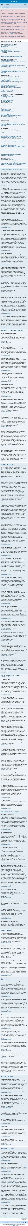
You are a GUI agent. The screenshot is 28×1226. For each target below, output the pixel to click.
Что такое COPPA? (4, 46)
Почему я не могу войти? (6, 50)
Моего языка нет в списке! (6, 66)
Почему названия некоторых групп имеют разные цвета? (12, 115)
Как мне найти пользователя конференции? (9, 139)
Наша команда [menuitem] (21, 1222)
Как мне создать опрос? (5, 80)
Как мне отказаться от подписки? (7, 150)
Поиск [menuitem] (26, 7)
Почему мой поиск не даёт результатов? (9, 137)
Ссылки (3, 4)
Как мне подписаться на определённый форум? (10, 148)
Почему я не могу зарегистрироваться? (9, 47)
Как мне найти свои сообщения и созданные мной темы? (12, 141)
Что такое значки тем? (5, 105)
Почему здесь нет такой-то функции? (8, 160)
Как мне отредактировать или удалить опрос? (10, 82)
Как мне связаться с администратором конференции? (11, 164)
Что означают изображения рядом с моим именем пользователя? (14, 67)
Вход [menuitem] (26, 4)
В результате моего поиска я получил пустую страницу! (12, 138)
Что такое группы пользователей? (7, 111)
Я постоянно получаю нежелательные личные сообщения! (12, 123)
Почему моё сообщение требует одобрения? (10, 90)
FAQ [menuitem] (8, 4)
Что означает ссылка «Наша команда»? (9, 117)
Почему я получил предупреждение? (8, 86)
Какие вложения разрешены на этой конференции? (11, 154)
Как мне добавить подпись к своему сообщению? (10, 79)
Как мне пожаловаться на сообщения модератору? (11, 87)
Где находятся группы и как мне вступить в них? (10, 112)
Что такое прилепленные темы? (7, 102)
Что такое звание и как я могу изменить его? (9, 70)
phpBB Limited (17, 1153)
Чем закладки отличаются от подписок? (8, 145)
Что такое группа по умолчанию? (7, 116)
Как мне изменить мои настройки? (7, 60)
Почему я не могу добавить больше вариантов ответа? (12, 81)
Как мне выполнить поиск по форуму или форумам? (11, 136)
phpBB (6, 395)
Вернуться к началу (6, 185)
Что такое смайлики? (5, 97)
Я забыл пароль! (4, 52)
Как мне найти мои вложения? (7, 155)
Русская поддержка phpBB (14, 1225)
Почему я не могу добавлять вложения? (9, 85)
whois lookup (12, 1182)
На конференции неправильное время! (8, 64)
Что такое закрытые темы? (6, 103)
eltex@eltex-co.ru (15, 37)
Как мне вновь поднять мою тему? (7, 91)
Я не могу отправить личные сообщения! (9, 121)
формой (11, 33)
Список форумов (6, 1222)
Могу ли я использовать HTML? (7, 96)
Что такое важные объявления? (7, 100)
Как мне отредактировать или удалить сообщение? (11, 77)
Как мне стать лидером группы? (7, 114)
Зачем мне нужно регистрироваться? (8, 45)
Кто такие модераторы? (5, 110)
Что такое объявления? (5, 101)
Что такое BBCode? (4, 95)
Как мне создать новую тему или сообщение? (10, 76)
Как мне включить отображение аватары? (9, 68)
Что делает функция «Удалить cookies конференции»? (11, 56)
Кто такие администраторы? (6, 109)
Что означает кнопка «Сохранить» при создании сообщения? (13, 88)
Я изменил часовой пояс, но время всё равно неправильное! (13, 65)
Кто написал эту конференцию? (7, 159)
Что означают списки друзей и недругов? (9, 129)
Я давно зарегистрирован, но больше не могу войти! (11, 51)
